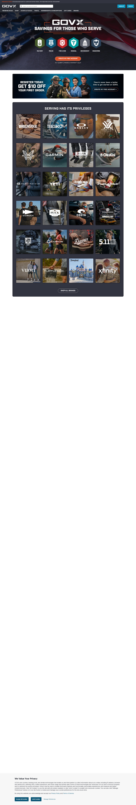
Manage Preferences (50, 799)
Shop (17, 10)
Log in (79, 63)
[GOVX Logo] (9, 6)
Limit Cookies (36, 799)
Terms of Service (68, 793)
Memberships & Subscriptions (51, 10)
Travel (36, 10)
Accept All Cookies (21, 799)
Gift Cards (67, 10)
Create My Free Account (68, 59)
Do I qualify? (59, 63)
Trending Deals (7, 10)
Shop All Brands (68, 291)
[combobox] (36, 6)
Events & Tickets (26, 10)
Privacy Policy (55, 793)
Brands (76, 10)
